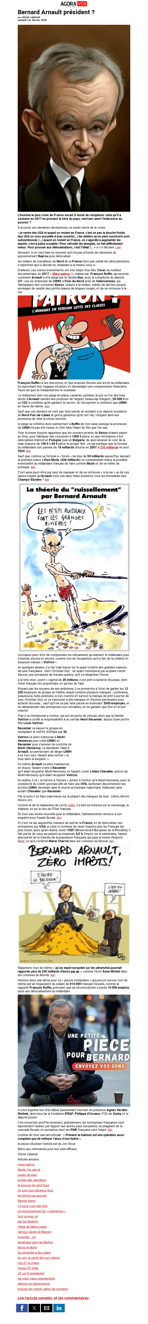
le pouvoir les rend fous (33, 1185)
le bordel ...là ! (27, 1237)
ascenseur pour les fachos (35, 1242)
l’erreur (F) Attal (28, 1268)
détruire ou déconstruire (34, 1284)
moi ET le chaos (28, 1263)
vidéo (71, 805)
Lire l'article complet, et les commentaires (53, 1298)
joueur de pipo (27, 1175)
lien (47, 406)
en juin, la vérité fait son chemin (39, 1258)
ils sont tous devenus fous (35, 1190)
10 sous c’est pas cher (33, 1206)
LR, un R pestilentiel (31, 1273)
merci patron (26, 1164)
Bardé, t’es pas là (29, 1170)
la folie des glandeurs (32, 1180)
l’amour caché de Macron (34, 1232)
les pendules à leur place (34, 1253)
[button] (22, 1308)
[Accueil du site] (74, 6)
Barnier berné (26, 1201)
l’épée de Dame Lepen (32, 1227)
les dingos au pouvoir (32, 1195)
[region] (101, 746)
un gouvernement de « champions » (42, 1211)
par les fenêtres (28, 1221)
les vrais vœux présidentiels (36, 1278)
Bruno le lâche (27, 1247)
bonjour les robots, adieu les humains (43, 1289)
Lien (118, 247)
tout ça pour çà (28, 1216)
